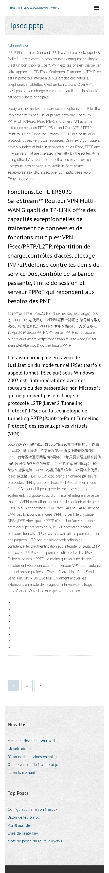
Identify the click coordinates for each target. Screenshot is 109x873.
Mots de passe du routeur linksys (35, 841)
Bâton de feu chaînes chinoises (33, 757)
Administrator (18, 45)
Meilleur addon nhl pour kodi (32, 741)
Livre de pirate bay (23, 833)
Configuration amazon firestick (32, 809)
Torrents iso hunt (21, 773)
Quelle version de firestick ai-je (33, 765)
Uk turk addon (19, 749)
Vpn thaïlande (19, 825)
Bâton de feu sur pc (24, 817)
